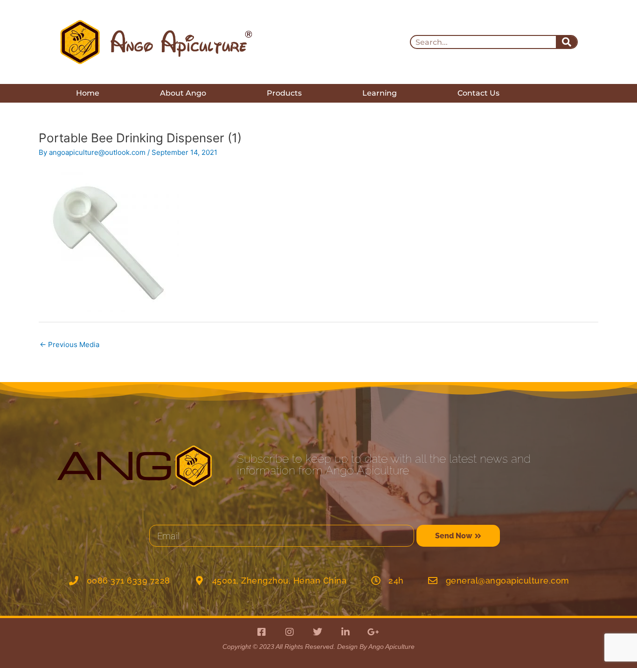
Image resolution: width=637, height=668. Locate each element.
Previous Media (69, 344)
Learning (379, 93)
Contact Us (478, 93)
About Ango (183, 93)
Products (284, 93)
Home (87, 93)
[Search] (566, 42)
